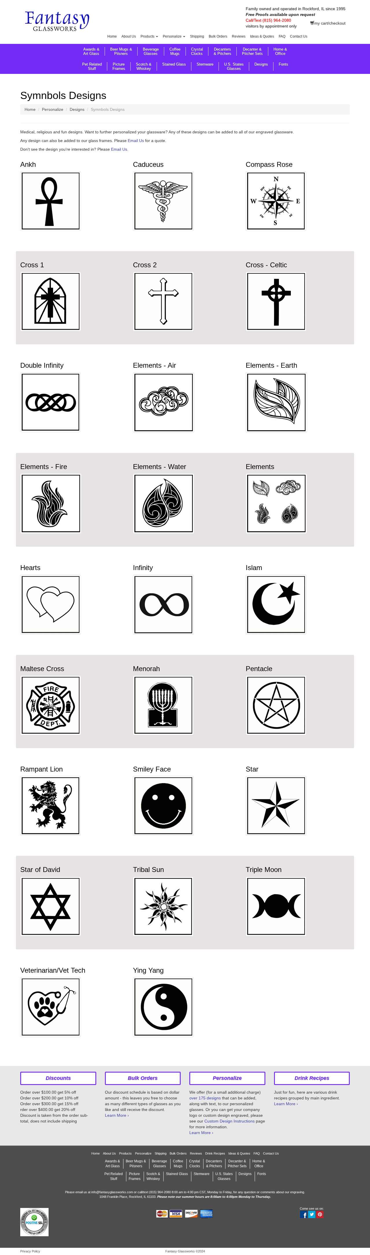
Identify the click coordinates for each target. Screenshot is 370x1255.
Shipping (197, 36)
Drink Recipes (215, 1153)
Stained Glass (174, 64)
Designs (261, 64)
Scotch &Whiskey (143, 66)
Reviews (238, 36)
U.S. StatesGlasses (234, 66)
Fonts (283, 64)
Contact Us (298, 36)
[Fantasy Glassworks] (58, 22)
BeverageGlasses (151, 51)
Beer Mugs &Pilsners (121, 51)
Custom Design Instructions (229, 1121)
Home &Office (280, 51)
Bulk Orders (218, 36)
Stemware (205, 64)
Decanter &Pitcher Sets (252, 51)
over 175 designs (205, 1098)
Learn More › (117, 1115)
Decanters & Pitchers (222, 51)
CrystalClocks (197, 51)
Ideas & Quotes (262, 36)
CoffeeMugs (174, 51)
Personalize (172, 36)
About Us (128, 36)
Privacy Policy (30, 1251)
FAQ (282, 36)
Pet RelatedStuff (92, 66)
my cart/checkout (329, 23)
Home (112, 36)
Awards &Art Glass (91, 51)
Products (147, 36)
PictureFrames (118, 66)
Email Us (136, 140)
